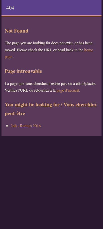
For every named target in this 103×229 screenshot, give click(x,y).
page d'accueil (67, 90)
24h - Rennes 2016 (26, 125)
